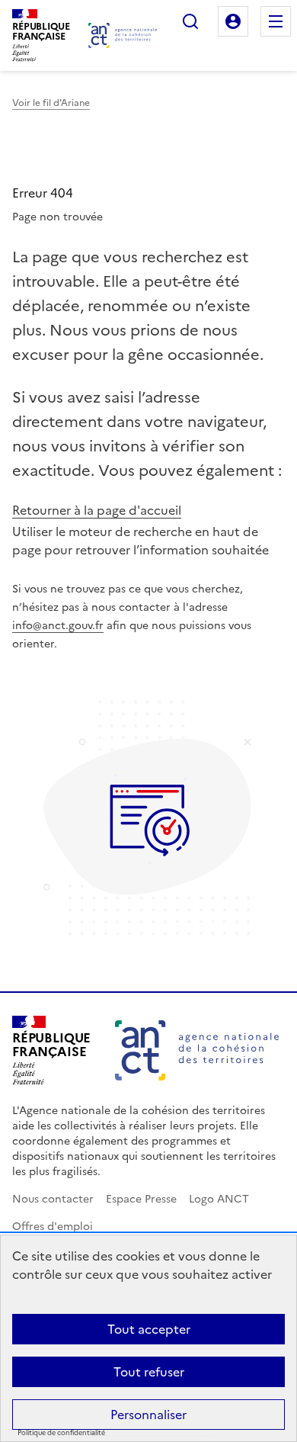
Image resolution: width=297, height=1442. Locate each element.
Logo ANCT (219, 1199)
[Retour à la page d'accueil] (122, 35)
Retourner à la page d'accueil (96, 510)
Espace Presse (141, 1199)
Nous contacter (53, 1199)
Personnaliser (148, 1414)
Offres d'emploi (52, 1227)
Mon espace (233, 21)
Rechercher (190, 21)
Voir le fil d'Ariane (51, 103)
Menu (275, 21)
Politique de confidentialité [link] (61, 1433)
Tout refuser (148, 1372)
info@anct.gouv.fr (58, 626)
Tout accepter (148, 1329)
